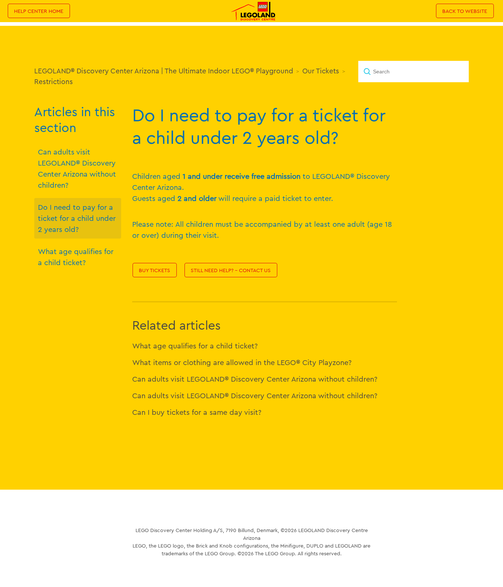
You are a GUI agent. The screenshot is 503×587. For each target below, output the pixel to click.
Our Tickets (320, 70)
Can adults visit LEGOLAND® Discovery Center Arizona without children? (77, 168)
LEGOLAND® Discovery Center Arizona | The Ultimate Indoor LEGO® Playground (163, 70)
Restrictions (53, 81)
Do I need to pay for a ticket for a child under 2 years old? (77, 218)
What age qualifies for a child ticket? (75, 257)
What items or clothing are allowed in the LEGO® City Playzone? (242, 362)
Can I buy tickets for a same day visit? (196, 412)
